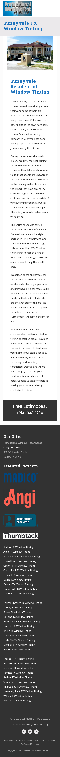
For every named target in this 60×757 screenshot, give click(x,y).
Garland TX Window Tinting (18, 616)
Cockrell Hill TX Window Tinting (20, 570)
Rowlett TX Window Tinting (18, 672)
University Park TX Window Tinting (22, 691)
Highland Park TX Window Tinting (21, 621)
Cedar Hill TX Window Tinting (19, 565)
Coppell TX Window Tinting (18, 575)
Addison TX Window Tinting (18, 547)
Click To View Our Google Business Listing (30, 724)
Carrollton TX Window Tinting (19, 561)
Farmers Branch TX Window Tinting (22, 603)
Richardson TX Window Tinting (20, 663)
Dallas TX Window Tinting (17, 579)
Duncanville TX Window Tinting (20, 589)
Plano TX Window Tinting (17, 649)
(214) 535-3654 (11, 447)
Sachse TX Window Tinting (17, 677)
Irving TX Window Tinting (17, 630)
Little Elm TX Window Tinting (19, 640)
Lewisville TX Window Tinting (19, 635)
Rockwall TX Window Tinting (18, 668)
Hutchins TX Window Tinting (19, 626)
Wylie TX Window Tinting (17, 700)
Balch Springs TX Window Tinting (21, 556)
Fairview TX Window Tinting (18, 593)
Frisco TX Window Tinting (17, 612)
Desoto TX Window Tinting (18, 584)
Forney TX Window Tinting (17, 607)
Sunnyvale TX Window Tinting (19, 682)
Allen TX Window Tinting (16, 551)
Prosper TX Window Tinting (18, 658)
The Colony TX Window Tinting (20, 686)
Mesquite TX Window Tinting (19, 644)
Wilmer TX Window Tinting (18, 696)
